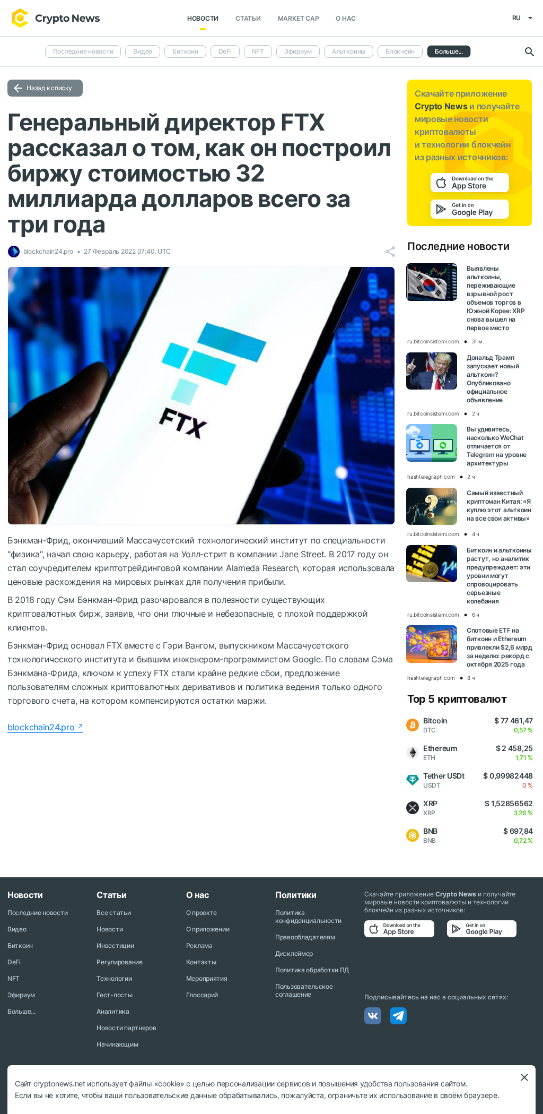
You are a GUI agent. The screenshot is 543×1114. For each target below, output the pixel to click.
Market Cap (298, 18)
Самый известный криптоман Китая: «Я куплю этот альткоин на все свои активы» (499, 505)
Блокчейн (400, 51)
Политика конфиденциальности (308, 917)
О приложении (208, 929)
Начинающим (117, 1044)
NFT (258, 51)
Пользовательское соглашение (304, 990)
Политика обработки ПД (312, 970)
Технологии (114, 978)
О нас (346, 18)
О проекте (201, 913)
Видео (142, 51)
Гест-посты (114, 995)
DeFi (225, 51)
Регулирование (119, 962)
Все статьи (113, 913)
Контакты (201, 962)
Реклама (199, 945)
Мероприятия (206, 978)
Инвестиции (115, 945)
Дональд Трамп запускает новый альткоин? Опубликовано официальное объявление (493, 378)
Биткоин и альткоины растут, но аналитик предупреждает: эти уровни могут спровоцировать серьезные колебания (499, 575)
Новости (202, 18)
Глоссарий (202, 995)
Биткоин (185, 51)
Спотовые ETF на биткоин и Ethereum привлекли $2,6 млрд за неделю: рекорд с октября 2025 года (499, 647)
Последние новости (83, 51)
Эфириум (298, 51)
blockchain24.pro (41, 727)
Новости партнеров (126, 1028)
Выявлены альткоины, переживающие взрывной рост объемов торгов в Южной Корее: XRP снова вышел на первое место (496, 298)
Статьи (248, 18)
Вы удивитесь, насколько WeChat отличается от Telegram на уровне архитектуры (497, 446)
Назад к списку (49, 88)
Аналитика (113, 1011)
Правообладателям (305, 937)
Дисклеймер (294, 953)
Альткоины (348, 51)
